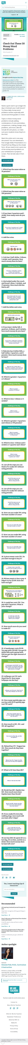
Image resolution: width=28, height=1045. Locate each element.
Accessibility (14, 1031)
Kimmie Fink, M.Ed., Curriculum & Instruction (13, 966)
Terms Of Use (14, 1029)
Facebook (10, 1008)
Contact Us (14, 1002)
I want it (13, 14)
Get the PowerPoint (7, 165)
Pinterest (17, 1008)
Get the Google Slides (7, 160)
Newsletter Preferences (14, 1017)
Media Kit (14, 1023)
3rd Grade (22, 36)
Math (5, 38)
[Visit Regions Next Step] (10, 76)
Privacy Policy (14, 1026)
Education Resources (6, 35)
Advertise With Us (14, 1020)
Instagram (14, 1008)
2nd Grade (21, 34)
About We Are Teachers (14, 1005)
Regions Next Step (18, 77)
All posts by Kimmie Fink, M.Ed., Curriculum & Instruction (12, 980)
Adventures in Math (8, 80)
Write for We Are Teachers (14, 1014)
